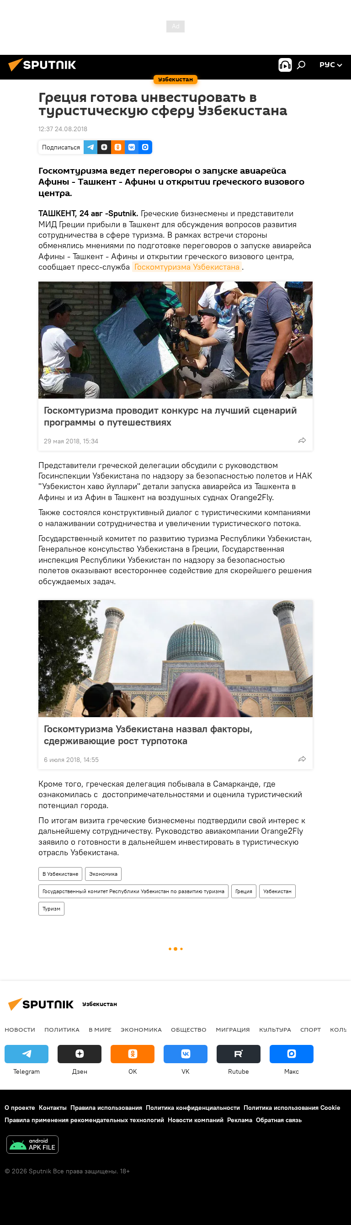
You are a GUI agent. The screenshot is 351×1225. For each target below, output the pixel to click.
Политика (62, 1029)
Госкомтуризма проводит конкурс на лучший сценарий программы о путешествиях (170, 416)
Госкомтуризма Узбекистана (186, 266)
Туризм (51, 908)
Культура (275, 1029)
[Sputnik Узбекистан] (45, 73)
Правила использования (106, 1107)
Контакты (53, 1107)
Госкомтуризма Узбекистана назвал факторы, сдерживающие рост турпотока (148, 734)
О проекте (20, 1107)
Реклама (239, 1120)
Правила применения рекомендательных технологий (84, 1120)
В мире (100, 1029)
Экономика (103, 873)
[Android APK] (32, 1145)
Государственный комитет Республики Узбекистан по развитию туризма (133, 891)
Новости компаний (195, 1120)
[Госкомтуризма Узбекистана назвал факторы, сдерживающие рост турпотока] (175, 658)
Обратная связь (279, 1120)
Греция (243, 891)
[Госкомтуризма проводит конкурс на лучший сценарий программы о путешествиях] (175, 340)
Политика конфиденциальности (193, 1107)
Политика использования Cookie (292, 1107)
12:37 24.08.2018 (62, 129)
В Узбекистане (60, 873)
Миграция (233, 1029)
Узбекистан (277, 891)
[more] (302, 440)
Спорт (310, 1029)
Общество (189, 1029)
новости (20, 1029)
